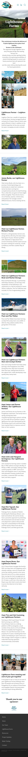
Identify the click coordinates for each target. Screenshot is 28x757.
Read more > (5, 294)
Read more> (5, 251)
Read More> (5, 131)
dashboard (10, 750)
